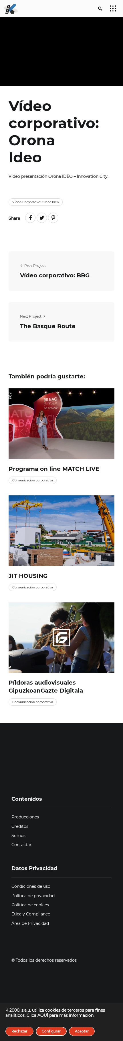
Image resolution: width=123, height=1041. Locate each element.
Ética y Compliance (30, 914)
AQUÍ (42, 1015)
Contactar (21, 844)
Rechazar (19, 1031)
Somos (18, 835)
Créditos (19, 826)
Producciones (25, 817)
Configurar (51, 1031)
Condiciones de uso (30, 886)
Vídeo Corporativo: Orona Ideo (35, 202)
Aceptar (82, 1031)
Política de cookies (30, 904)
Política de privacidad (33, 895)
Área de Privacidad (30, 923)
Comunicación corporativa (32, 480)
